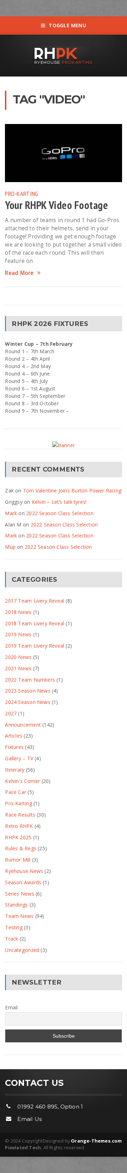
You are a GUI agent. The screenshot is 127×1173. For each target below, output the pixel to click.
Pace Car (15, 792)
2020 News (18, 657)
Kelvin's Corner (22, 781)
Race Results (20, 814)
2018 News (18, 612)
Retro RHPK (19, 826)
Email (11, 1007)
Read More (19, 273)
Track (11, 938)
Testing (13, 927)
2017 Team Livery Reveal (34, 600)
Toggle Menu (67, 25)
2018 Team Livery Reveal (34, 623)
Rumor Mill (17, 859)
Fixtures (14, 747)
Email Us (29, 1119)
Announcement (23, 724)
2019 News (18, 634)
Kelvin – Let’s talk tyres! (59, 501)
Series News (19, 893)
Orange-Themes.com (96, 1141)
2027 (11, 713)
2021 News (18, 668)
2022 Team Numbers (30, 679)
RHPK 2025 (18, 837)
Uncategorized (22, 950)
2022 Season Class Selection (59, 513)
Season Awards (23, 882)
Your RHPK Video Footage (56, 205)
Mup (10, 546)
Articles (13, 735)
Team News (19, 916)
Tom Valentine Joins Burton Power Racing (72, 490)
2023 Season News (27, 690)
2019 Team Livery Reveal (34, 645)
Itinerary (14, 769)
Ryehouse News (24, 871)
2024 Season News (27, 702)
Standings (16, 904)
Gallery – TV (19, 758)
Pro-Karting (21, 193)
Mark (11, 513)
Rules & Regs (20, 848)
